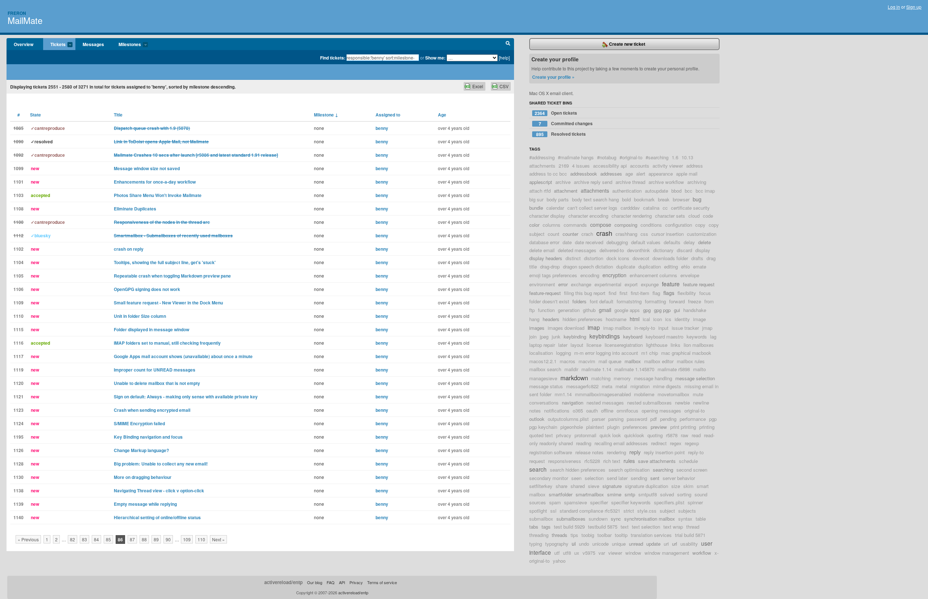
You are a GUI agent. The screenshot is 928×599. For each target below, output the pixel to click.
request (537, 461)
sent (654, 478)
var (601, 552)
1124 (18, 423)
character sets (670, 215)
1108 (18, 208)
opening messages (661, 410)
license (594, 344)
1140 (18, 517)
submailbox (541, 518)
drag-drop (550, 266)
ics (668, 319)
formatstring (629, 301)
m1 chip (649, 352)
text (625, 526)
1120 (18, 383)
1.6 (675, 157)
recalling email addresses (621, 443)
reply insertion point (664, 452)
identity (682, 319)
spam (555, 502)
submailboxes (570, 518)
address (694, 165)
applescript (540, 182)
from (709, 301)
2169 (564, 165)
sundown (598, 518)
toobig (587, 535)
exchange (581, 284)
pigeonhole (571, 426)
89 (156, 539)
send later (617, 478)
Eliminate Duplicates (135, 208)
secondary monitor (548, 478)
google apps (627, 310)
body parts (558, 199)
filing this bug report (584, 293)
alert (640, 173)
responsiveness (564, 461)
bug (697, 199)
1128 (18, 463)
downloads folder (670, 258)
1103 (18, 195)
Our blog (314, 582)
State (35, 114)
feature (671, 284)
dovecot (641, 258)
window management (667, 552)
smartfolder (560, 494)
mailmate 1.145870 (634, 369)
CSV (504, 86)
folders (579, 301)
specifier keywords (631, 502)
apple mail (686, 173)
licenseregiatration (624, 344)
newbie (682, 402)
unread (636, 543)
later (562, 344)
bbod (676, 190)
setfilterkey (540, 486)
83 (84, 539)
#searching (657, 157)
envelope (689, 275)
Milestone (326, 114)
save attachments (657, 461)
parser (598, 418)
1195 (18, 437)
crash (604, 233)
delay (689, 242)
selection (594, 478)
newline (701, 402)
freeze (694, 301)
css (644, 233)
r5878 (672, 435)
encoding (589, 275)
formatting (655, 301)
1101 (18, 182)
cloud (694, 215)
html (634, 319)
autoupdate (656, 190)
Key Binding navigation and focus (148, 437)
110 (201, 539)
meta (607, 386)
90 (168, 539)
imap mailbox (617, 327)
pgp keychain (543, 426)
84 (96, 539)
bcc (688, 190)
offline (607, 410)
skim (688, 486)
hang (534, 319)
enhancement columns (653, 275)
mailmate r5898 (674, 369)
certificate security (690, 207)
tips (574, 535)
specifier (599, 502)
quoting (655, 435)
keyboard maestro (664, 336)
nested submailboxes (649, 402)
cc (665, 207)
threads (559, 535)
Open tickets (556, 113)
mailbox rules (691, 361)
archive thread (630, 182)
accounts (639, 165)
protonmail (585, 435)
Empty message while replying (145, 504)
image (699, 319)
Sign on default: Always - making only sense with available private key (186, 396)
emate (699, 266)
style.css (646, 510)
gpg (647, 310)
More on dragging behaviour (142, 477)
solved (667, 494)
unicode (600, 543)
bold (626, 199)
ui (574, 543)
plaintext (595, 426)
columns (551, 224)
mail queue (609, 361)
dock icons (617, 258)
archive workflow (666, 182)
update (653, 543)
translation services (651, 535)
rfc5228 (592, 461)
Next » (218, 539)
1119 (18, 369)
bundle (536, 207)
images (536, 327)
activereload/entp (283, 582)
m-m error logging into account (606, 352)
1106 (18, 289)
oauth (592, 410)
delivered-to (612, 250)
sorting (684, 494)
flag (656, 293)
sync (616, 518)
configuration (678, 224)
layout (577, 344)
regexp (692, 443)
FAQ (331, 582)
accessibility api (610, 165)
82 (72, 539)
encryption (614, 275)
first (623, 293)
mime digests (667, 386)
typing (535, 543)
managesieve (543, 378)
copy (700, 224)
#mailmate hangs (576, 157)
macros (567, 361)
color (534, 224)
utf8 (567, 552)
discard (684, 250)
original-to (694, 410)
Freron (17, 13)
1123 (18, 410)
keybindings (604, 336)
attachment (565, 190)
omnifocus (627, 410)
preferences (635, 426)
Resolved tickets (561, 134)
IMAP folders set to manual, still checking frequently (167, 343)
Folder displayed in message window (151, 329)
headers (551, 319)
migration (640, 386)
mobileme (644, 394)
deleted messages (577, 250)
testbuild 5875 (602, 526)
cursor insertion (667, 233)
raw (684, 435)
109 (187, 539)
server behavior (679, 478)
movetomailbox (673, 394)
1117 (18, 356)
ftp (532, 310)
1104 (18, 262)
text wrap (673, 526)
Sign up (913, 7)
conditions (651, 224)
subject (667, 510)
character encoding (588, 215)
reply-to (696, 452)
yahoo (559, 560)
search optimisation (629, 469)
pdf (653, 418)
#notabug (606, 157)
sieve (593, 486)
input (663, 327)
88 (144, 539)
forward (677, 301)
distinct (573, 258)
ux (576, 552)
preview (659, 426)
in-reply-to (644, 327)
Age (442, 114)
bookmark (644, 199)
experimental (607, 284)
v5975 (589, 552)
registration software (550, 452)
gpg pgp (662, 310)
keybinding (575, 336)
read (696, 435)
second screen (691, 469)
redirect (659, 443)
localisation (541, 352)
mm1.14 (563, 394)
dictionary (663, 250)
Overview (23, 44)
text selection (646, 526)
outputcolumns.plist (568, 418)
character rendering (632, 215)
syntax (685, 518)
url (674, 543)
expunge (650, 284)
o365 (578, 410)
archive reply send (593, 182)
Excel (477, 86)
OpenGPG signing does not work (147, 289)
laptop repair (542, 344)
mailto (699, 369)
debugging (617, 242)
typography (556, 543)
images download (566, 327)
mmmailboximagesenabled (603, 394)
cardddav (630, 207)
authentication (627, 190)
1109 (18, 302)
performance (693, 418)
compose (600, 224)
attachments (595, 190)
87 (132, 539)
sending (639, 478)
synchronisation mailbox (649, 518)
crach (587, 233)
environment (542, 284)
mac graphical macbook (686, 352)
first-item (640, 293)
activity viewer (667, 165)
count (553, 233)
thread (692, 526)
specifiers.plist (669, 502)
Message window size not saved (147, 168)
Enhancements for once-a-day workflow (155, 182)
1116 (18, 343)
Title (118, 114)
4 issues (581, 165)
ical (646, 319)
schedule (688, 461)
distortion (593, 258)
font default (601, 301)
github (589, 310)
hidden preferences (582, 319)
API (342, 582)
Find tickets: (332, 57)
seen (576, 478)
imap (594, 327)
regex (676, 443)
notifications (556, 410)
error (563, 284)
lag (713, 336)
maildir (571, 369)
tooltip (621, 535)
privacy (563, 435)
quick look (610, 435)
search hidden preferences (577, 469)
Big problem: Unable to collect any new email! (161, 463)
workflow (701, 552)
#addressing (542, 157)
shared (578, 486)
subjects (687, 510)
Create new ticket (626, 44)
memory (622, 378)
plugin (613, 426)
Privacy (356, 582)
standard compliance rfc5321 (590, 510)
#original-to (631, 157)
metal (621, 386)
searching (663, 469)
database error (544, 242)
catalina (651, 207)
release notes (589, 452)
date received (589, 242)
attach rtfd (540, 190)
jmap (707, 327)
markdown (574, 377)
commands (575, 224)
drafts (697, 258)
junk (556, 336)
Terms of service (382, 582)
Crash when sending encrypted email (152, 410)
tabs (533, 526)
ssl (553, 510)
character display (547, 215)
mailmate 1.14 (596, 369)
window (633, 552)
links (675, 344)
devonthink (638, 250)
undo (584, 543)
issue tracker (685, 327)
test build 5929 (569, 526)
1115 (18, 329)
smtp (630, 494)
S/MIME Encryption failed (139, 423)
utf (557, 552)
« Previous (28, 539)
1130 (18, 477)
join (532, 336)
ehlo (685, 266)
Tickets (54, 44)
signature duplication (646, 486)
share (561, 486)
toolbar (604, 535)
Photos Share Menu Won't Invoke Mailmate (158, 195)
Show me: (435, 57)
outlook (536, 418)
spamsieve (575, 502)
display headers (545, 258)
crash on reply (129, 249)
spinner (695, 502)
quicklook (634, 435)
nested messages (605, 402)
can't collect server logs (592, 207)
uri (666, 543)
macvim (587, 361)
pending (668, 418)
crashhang (626, 233)
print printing (683, 426)
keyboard (632, 336)
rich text (611, 461)
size (675, 486)
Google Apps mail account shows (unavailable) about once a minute (183, 356)
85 (108, 539)
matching (600, 378)
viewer (615, 552)
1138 (18, 490)
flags (668, 292)
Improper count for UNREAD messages (154, 369)
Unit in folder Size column (140, 316)
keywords (697, 336)
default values (645, 242)
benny (382, 128)
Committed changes (566, 123)
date (567, 242)
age (629, 173)
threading (538, 535)
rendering (616, 452)
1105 (18, 275)
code (708, 215)
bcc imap (705, 190)
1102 (18, 249)
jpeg (544, 336)
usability (689, 543)
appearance (661, 173)
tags (546, 526)
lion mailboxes (699, 344)
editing (671, 266)
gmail (605, 309)
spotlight (538, 510)
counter (570, 233)
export (631, 284)
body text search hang (595, 199)
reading (583, 443)
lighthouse (656, 344)
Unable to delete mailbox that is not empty (157, 383)
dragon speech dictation (588, 266)
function (546, 310)
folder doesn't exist (549, 301)
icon (657, 319)
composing (625, 224)
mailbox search (545, 369)
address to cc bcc (548, 173)
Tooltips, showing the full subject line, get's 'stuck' (165, 262)
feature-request (545, 293)
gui (677, 310)
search (538, 469)
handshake (694, 310)
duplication (649, 266)
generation (569, 310)
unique (619, 543)
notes (535, 410)
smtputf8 (647, 494)
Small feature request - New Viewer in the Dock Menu (168, 302)
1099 (18, 168)
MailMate (25, 20)
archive (563, 182)
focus (705, 293)
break (664, 199)
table (701, 518)
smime (614, 494)
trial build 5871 (690, 535)
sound (701, 494)
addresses (611, 173)
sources (537, 502)
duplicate (625, 266)
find (612, 293)
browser (681, 199)
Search (508, 44)
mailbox (633, 361)
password (637, 418)
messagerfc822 (582, 386)
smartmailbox (590, 494)
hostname (616, 319)
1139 (18, 504)
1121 (18, 396)
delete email (542, 250)
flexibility (687, 293)
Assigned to (388, 114)
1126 (18, 450)
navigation (572, 402)
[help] (504, 57)
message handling (653, 378)
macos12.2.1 (542, 361)
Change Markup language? (141, 450)
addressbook (583, 173)
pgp (713, 418)
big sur (536, 199)
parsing (616, 418)
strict (629, 510)
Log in (894, 7)
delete (704, 242)
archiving (696, 182)
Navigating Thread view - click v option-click (159, 490)
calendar (555, 207)
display (702, 250)
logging (563, 352)
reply (635, 452)
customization (701, 233)
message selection (695, 378)
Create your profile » (553, 77)
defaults (672, 242)
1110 (18, 316)
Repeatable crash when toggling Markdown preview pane (172, 275)
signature (612, 486)
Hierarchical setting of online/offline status (157, 517)
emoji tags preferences (553, 275)
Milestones (126, 44)
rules (629, 460)
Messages (93, 44)
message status (546, 386)
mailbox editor (659, 361)
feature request (698, 284)
